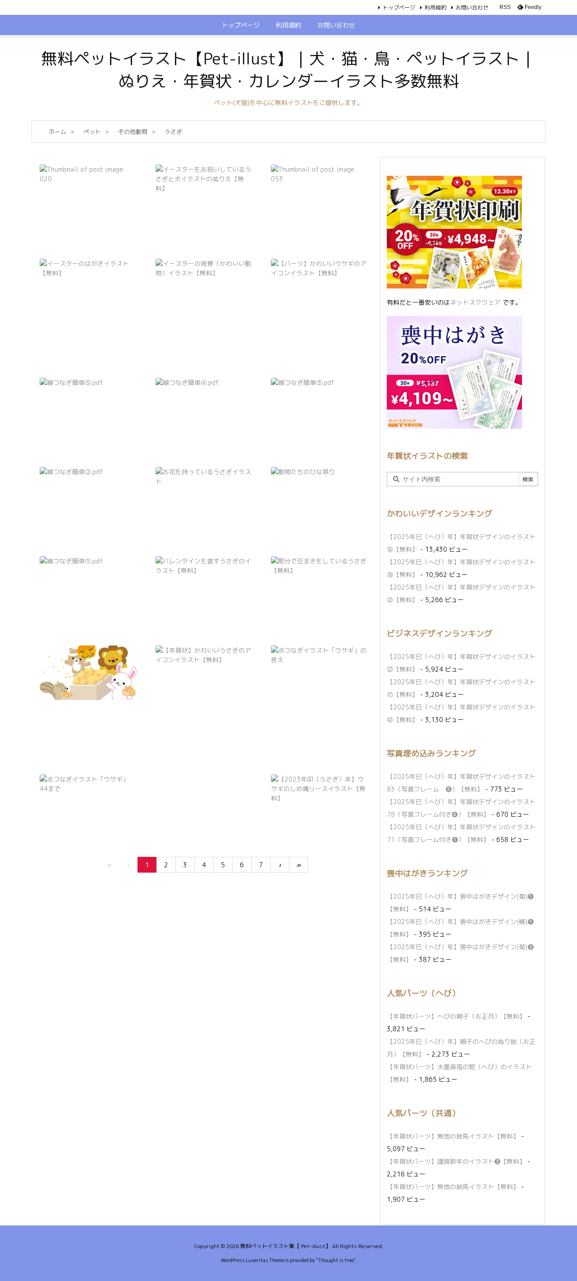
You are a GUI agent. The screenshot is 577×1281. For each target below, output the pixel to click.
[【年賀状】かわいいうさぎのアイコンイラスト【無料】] (204, 692)
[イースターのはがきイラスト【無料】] (88, 289)
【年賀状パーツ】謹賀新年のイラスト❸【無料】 (456, 1161)
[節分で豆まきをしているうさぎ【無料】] (319, 583)
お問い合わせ (472, 7)
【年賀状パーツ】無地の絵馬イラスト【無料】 (453, 1136)
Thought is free (335, 1260)
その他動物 (132, 132)
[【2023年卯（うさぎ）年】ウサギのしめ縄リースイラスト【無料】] (319, 801)
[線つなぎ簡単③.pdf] (319, 405)
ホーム (57, 132)
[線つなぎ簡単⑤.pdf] (88, 405)
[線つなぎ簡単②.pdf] (88, 494)
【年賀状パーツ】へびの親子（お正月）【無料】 (456, 1016)
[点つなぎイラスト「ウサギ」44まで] (88, 801)
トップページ (399, 7)
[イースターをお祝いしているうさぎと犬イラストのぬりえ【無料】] (204, 192)
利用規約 (435, 7)
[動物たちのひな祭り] (319, 494)
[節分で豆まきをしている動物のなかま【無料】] (88, 672)
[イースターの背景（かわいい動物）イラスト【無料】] (204, 286)
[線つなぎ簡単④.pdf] (204, 405)
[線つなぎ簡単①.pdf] (88, 583)
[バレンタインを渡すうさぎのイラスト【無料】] (204, 583)
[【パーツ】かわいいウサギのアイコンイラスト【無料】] (319, 301)
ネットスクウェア (475, 302)
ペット (92, 132)
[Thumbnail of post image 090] (319, 194)
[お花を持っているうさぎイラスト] (204, 494)
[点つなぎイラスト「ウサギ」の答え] (319, 672)
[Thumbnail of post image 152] (88, 192)
